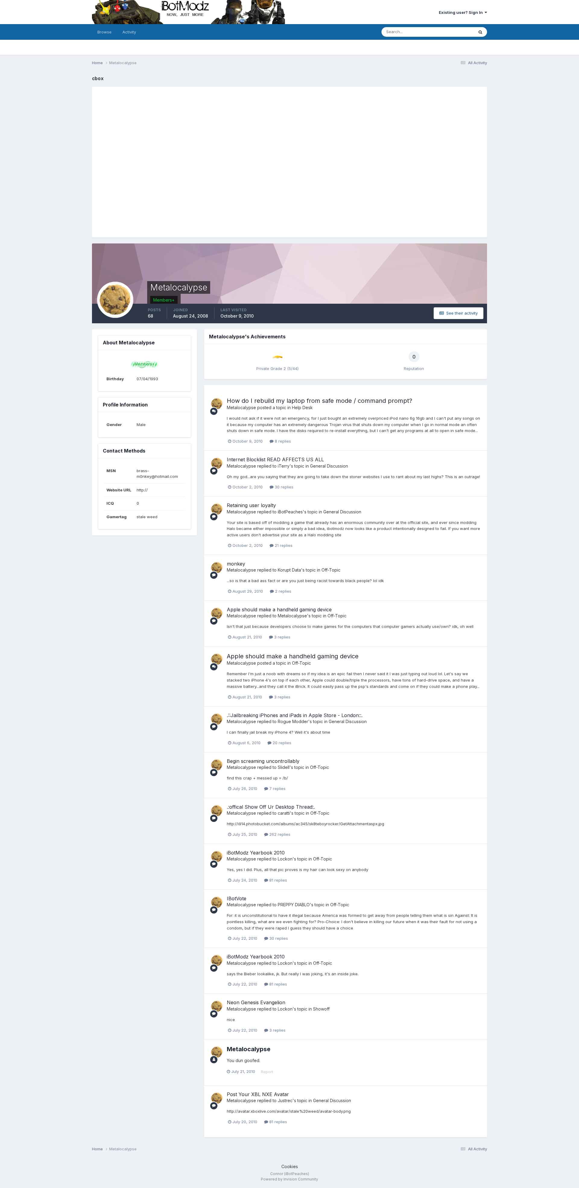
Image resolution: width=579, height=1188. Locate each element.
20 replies (281, 742)
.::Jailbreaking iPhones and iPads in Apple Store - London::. (294, 715)
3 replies (281, 637)
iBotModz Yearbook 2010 (256, 853)
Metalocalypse (241, 407)
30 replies (283, 486)
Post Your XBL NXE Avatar (258, 1094)
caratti (284, 813)
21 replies (283, 545)
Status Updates (452, 32)
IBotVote (236, 898)
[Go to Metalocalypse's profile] (216, 403)
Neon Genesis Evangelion (256, 1002)
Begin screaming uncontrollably (263, 761)
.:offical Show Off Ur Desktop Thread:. (271, 807)
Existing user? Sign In (462, 12)
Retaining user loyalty (251, 505)
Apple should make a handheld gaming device (279, 610)
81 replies (277, 880)
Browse (104, 32)
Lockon (285, 858)
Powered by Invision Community (289, 1179)
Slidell (284, 767)
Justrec (285, 1100)
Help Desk (302, 407)
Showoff (321, 1008)
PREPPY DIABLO (294, 904)
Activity (129, 32)
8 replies (282, 441)
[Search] (480, 32)
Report (267, 1071)
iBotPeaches (290, 511)
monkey (236, 564)
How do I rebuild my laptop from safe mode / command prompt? (319, 400)
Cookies (289, 1166)
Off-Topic (330, 569)
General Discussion (329, 466)
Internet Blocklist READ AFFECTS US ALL (275, 459)
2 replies (282, 591)
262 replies (279, 834)
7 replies (277, 788)
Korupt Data (289, 569)
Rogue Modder (293, 721)
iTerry (284, 466)
